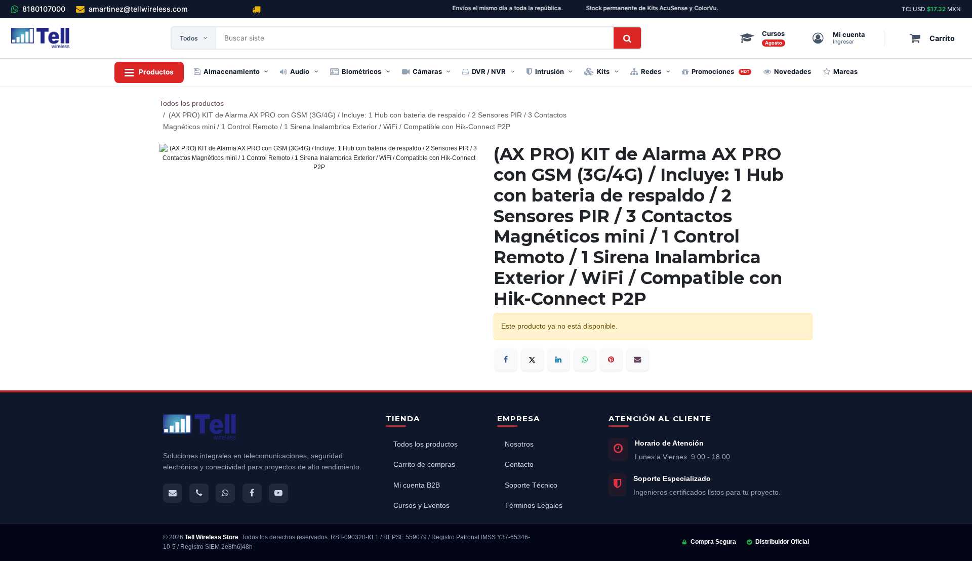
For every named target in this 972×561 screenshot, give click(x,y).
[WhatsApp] (585, 360)
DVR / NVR (489, 71)
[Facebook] (506, 360)
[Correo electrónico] (638, 360)
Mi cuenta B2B (416, 485)
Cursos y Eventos (421, 505)
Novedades (792, 71)
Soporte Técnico (531, 485)
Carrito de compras (424, 464)
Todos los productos (191, 103)
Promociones (721, 71)
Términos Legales (533, 505)
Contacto (519, 464)
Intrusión (549, 71)
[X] (532, 360)
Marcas (845, 71)
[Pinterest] (611, 360)
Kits (603, 71)
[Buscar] (627, 38)
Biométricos (361, 71)
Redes (651, 71)
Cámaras (427, 71)
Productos (156, 72)
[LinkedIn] (559, 360)
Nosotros (519, 444)
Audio (299, 71)
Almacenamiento (232, 71)
